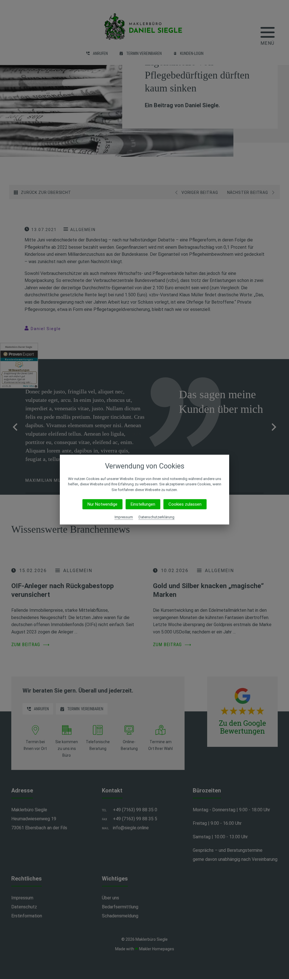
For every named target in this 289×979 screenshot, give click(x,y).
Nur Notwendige (102, 504)
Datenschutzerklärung (156, 517)
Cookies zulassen (185, 504)
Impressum (124, 517)
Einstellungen (143, 504)
